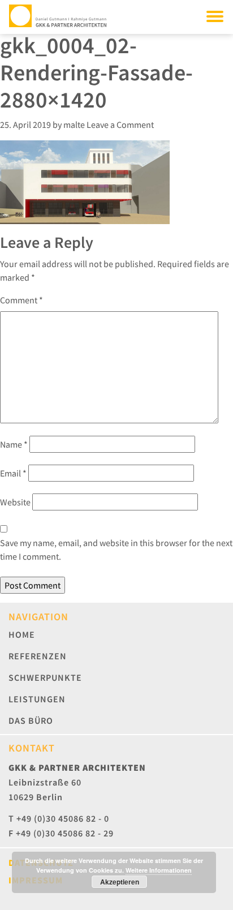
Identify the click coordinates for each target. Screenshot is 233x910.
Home (21, 634)
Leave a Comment (120, 124)
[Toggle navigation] (215, 16)
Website (15, 502)
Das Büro (30, 720)
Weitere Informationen (159, 870)
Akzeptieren (119, 882)
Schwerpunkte (45, 677)
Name (14, 444)
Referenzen (37, 656)
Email (13, 473)
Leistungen (37, 699)
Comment (21, 300)
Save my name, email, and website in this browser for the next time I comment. (116, 549)
